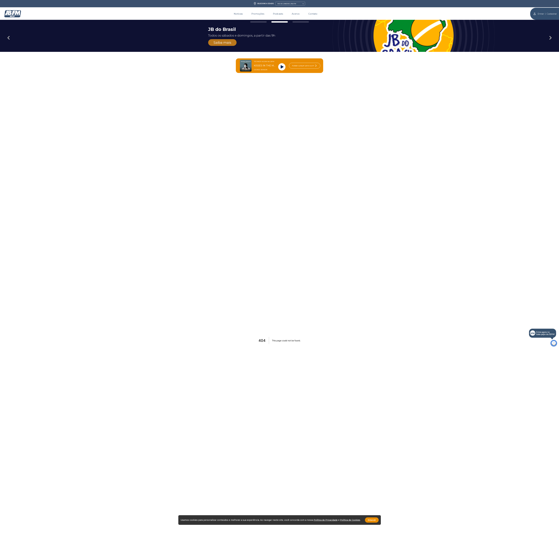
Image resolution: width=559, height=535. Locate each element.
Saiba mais (222, 42)
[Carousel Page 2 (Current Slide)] (279, 22)
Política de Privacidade (326, 520)
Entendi (372, 520)
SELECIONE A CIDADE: (265, 3)
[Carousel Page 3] (300, 22)
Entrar (541, 13)
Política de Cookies (350, 520)
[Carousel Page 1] (258, 22)
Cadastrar (552, 14)
